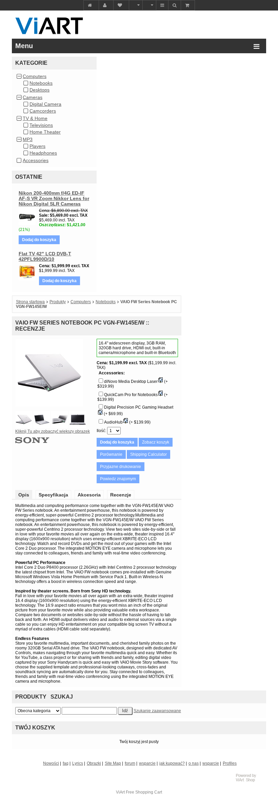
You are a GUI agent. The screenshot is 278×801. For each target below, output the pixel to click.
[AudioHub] (125, 422)
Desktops (39, 90)
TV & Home (35, 118)
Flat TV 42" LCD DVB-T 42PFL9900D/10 (45, 256)
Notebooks (41, 83)
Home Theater (45, 132)
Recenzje (120, 494)
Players (37, 146)
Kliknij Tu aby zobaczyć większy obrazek (52, 431)
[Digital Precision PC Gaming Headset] (100, 413)
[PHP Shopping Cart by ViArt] (249, 781)
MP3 (28, 139)
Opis (23, 494)
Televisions (41, 125)
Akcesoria (89, 494)
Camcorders (42, 111)
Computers (34, 76)
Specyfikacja (53, 494)
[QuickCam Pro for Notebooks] (160, 394)
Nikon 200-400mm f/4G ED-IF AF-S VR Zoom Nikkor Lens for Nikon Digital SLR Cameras (54, 198)
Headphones (43, 153)
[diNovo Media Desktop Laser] (160, 381)
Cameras (32, 97)
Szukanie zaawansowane (157, 710)
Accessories (35, 160)
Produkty (57, 301)
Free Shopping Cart (144, 792)
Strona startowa (30, 301)
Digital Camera (45, 104)
